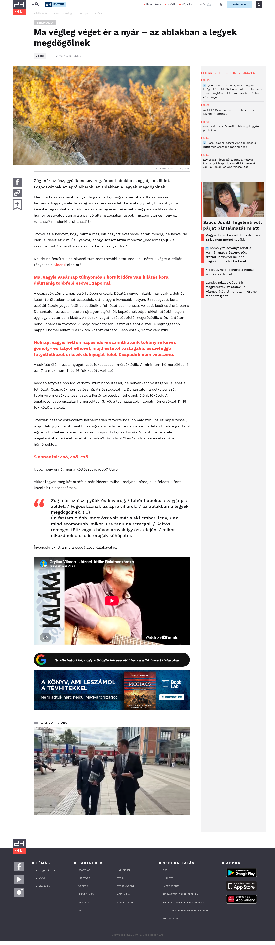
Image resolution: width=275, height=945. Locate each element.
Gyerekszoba (125, 886)
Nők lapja (123, 894)
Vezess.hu (85, 886)
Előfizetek (240, 4)
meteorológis (65, 13)
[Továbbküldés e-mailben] (17, 193)
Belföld (45, 22)
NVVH (171, 4)
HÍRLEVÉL (169, 878)
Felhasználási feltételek (180, 894)
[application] (112, 771)
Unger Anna (153, 4)
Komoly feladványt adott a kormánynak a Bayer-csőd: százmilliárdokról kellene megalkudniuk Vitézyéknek (228, 254)
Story (120, 878)
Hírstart (84, 878)
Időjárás (187, 4)
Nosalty (83, 902)
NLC (80, 910)
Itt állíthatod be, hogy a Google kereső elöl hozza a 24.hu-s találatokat (116, 660)
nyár (86, 13)
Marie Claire (125, 902)
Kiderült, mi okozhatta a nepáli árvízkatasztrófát (229, 272)
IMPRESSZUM (171, 886)
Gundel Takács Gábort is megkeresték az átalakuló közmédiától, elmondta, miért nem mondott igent (232, 289)
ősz (99, 13)
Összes (249, 73)
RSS (165, 870)
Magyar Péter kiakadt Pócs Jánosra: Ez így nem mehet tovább (233, 237)
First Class (86, 894)
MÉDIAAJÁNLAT (172, 918)
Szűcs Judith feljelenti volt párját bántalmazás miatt (232, 225)
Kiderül (60, 265)
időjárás (42, 13)
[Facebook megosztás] (17, 182)
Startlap (84, 870)
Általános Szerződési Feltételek (186, 910)
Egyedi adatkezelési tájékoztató (185, 902)
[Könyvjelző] (17, 204)
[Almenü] (35, 4)
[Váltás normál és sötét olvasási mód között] (221, 4)
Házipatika (123, 870)
